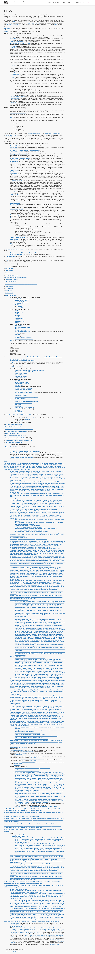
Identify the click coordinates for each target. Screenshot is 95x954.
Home (49, 2)
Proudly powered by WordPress (12, 951)
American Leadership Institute (17, 2)
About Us (70, 2)
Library (88, 2)
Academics (64, 2)
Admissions (56, 2)
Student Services (80, 2)
